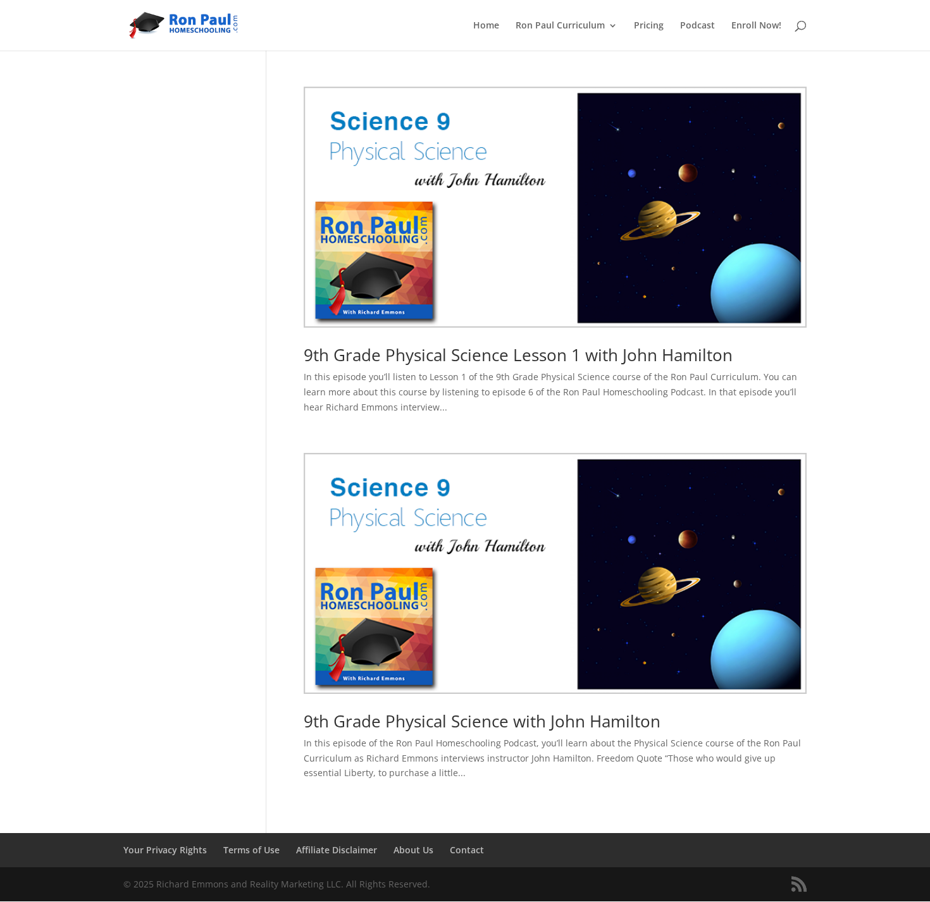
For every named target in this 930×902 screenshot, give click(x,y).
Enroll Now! (756, 26)
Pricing (649, 26)
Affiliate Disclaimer (336, 850)
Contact (467, 850)
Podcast (697, 26)
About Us (413, 850)
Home (486, 26)
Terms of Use (251, 850)
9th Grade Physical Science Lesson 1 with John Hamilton (518, 354)
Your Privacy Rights (165, 850)
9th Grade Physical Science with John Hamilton (482, 721)
